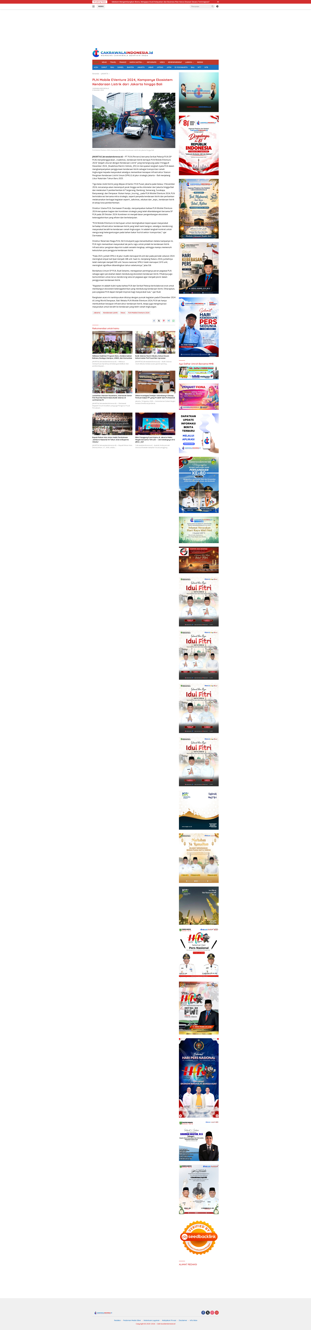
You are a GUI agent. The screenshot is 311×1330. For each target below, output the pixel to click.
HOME (96, 62)
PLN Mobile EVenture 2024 (138, 313)
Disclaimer (183, 1320)
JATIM (169, 67)
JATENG (160, 67)
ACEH (96, 67)
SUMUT (104, 67)
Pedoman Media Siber (132, 1320)
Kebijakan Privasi (169, 1320)
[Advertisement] (155, 29)
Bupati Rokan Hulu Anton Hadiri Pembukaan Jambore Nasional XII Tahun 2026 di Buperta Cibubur (110, 439)
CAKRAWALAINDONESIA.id (100, 88)
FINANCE (123, 62)
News (123, 313)
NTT (199, 67)
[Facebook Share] (154, 321)
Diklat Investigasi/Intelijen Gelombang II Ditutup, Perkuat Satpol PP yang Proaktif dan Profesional (155, 396)
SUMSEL (120, 67)
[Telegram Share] (168, 321)
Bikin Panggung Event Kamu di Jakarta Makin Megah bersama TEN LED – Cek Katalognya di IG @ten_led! (155, 439)
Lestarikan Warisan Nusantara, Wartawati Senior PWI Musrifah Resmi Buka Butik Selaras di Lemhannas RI (112, 397)
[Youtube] (217, 1313)
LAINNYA (188, 62)
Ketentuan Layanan (152, 1320)
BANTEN (130, 67)
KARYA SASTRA (136, 62)
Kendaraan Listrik (110, 313)
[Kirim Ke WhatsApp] (173, 321)
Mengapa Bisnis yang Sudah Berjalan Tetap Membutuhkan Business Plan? (139, 2)
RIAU (112, 67)
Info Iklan (193, 1320)
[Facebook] (203, 1313)
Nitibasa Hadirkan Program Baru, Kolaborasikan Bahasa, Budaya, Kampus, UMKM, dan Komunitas (112, 357)
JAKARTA (141, 67)
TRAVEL (113, 62)
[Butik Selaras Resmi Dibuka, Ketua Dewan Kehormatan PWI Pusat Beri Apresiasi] (155, 342)
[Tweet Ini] (159, 321)
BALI (192, 67)
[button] (212, 6)
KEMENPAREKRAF (175, 62)
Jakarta (97, 313)
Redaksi (117, 1320)
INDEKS (101, 6)
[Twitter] (208, 1313)
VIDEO (162, 62)
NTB (206, 67)
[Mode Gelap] (217, 6)
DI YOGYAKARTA (181, 67)
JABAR (150, 67)
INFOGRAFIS (151, 62)
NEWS (104, 62)
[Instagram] (212, 1313)
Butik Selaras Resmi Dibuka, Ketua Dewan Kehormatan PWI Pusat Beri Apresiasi (152, 357)
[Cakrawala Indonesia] (122, 52)
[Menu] (94, 6)
